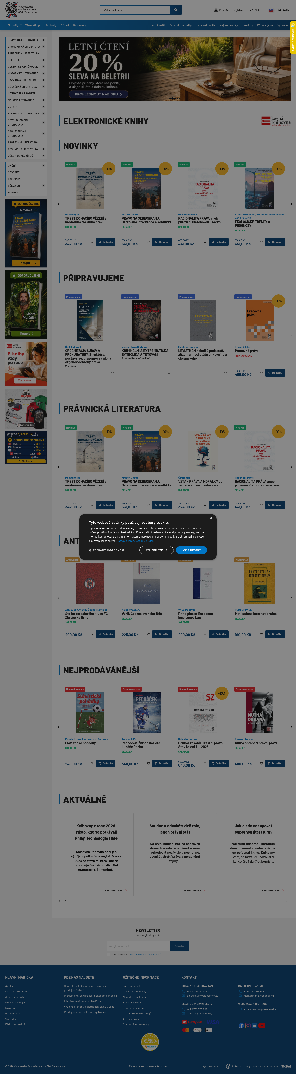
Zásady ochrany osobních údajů (135, 540)
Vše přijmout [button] (192, 550)
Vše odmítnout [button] (156, 550)
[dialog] (148, 537)
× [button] (211, 518)
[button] (107, 550)
